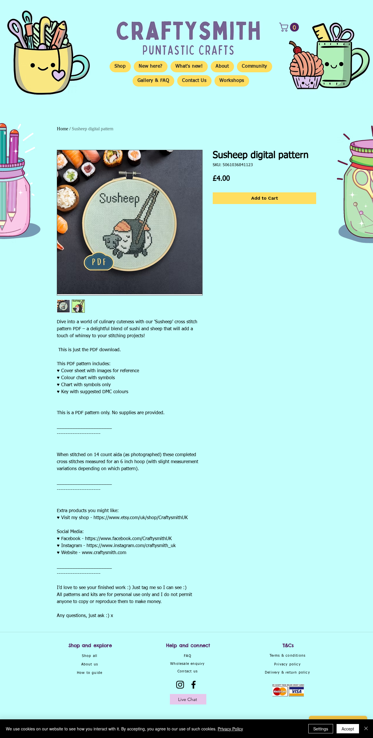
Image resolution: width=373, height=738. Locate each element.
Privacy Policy (230, 729)
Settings (320, 729)
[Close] (366, 728)
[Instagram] (180, 684)
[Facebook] (193, 684)
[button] (290, 27)
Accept (348, 729)
